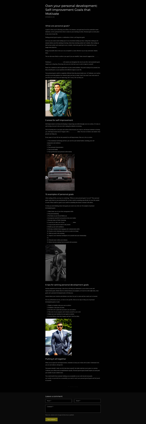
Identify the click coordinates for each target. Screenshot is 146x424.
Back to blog (74, 386)
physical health (68, 222)
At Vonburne (96, 376)
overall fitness (54, 145)
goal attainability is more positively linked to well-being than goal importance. (69, 53)
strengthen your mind (57, 62)
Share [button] (48, 21)
